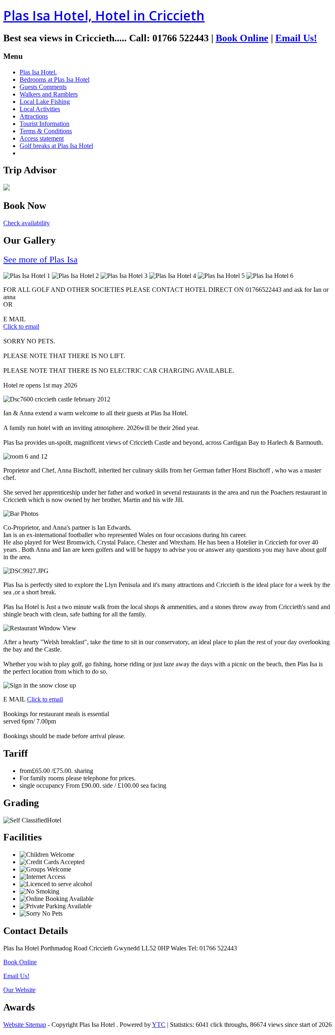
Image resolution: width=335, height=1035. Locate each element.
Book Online (242, 38)
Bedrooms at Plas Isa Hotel (54, 79)
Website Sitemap (24, 1024)
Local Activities (40, 108)
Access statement (42, 138)
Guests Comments (43, 86)
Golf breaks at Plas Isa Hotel (56, 145)
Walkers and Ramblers (49, 94)
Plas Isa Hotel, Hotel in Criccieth (104, 15)
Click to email (21, 326)
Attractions (34, 116)
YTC (158, 1024)
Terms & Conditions (46, 131)
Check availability (26, 223)
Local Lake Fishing (45, 101)
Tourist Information (44, 123)
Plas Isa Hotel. (38, 72)
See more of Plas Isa (40, 259)
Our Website (19, 989)
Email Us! (296, 38)
